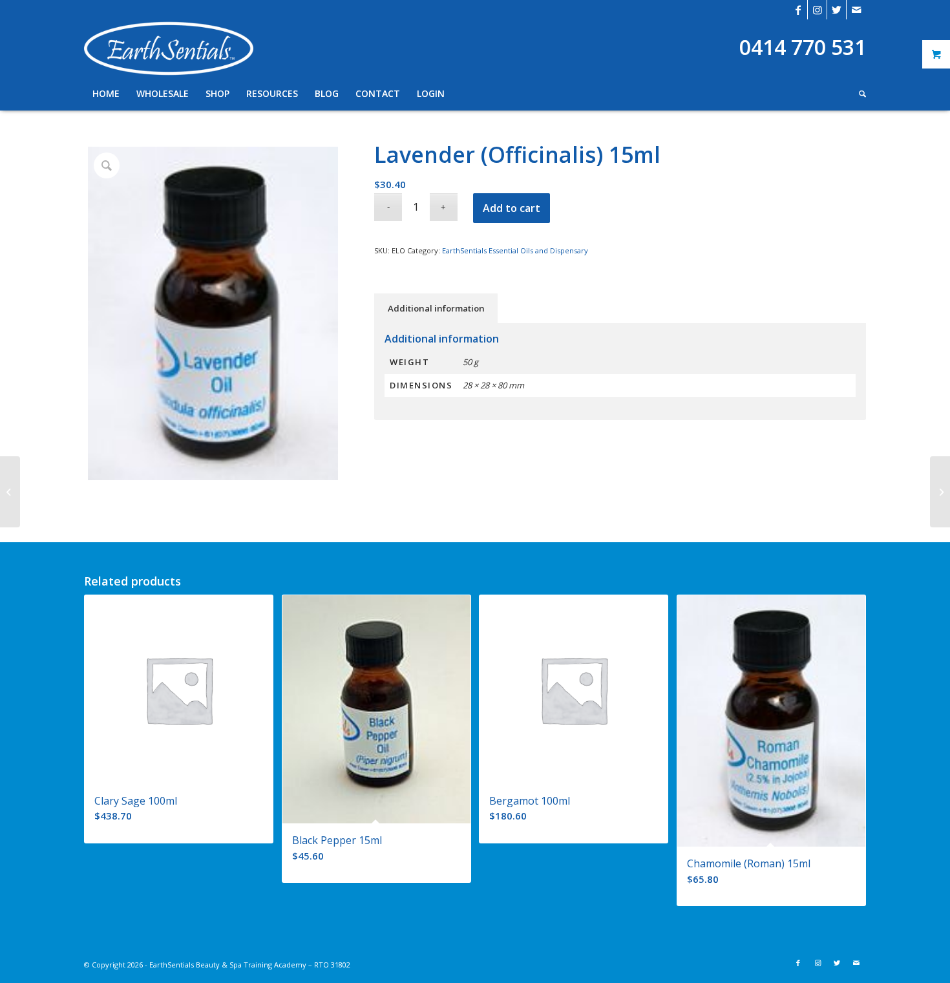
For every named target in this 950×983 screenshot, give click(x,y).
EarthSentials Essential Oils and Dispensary (515, 250)
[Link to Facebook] (797, 9)
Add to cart (511, 208)
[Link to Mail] (856, 9)
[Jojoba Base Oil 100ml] (10, 491)
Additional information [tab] (436, 308)
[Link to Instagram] (817, 9)
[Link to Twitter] (836, 9)
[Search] (858, 94)
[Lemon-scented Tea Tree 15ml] (940, 491)
